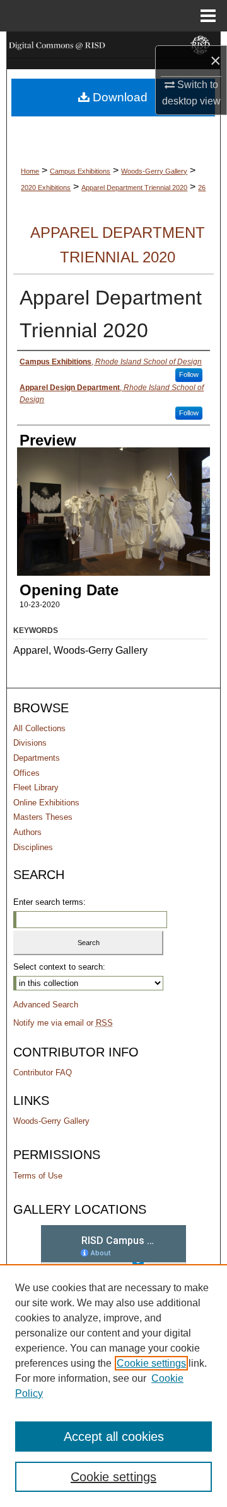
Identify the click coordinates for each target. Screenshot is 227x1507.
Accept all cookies (114, 1436)
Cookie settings (151, 1363)
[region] (113, 1385)
